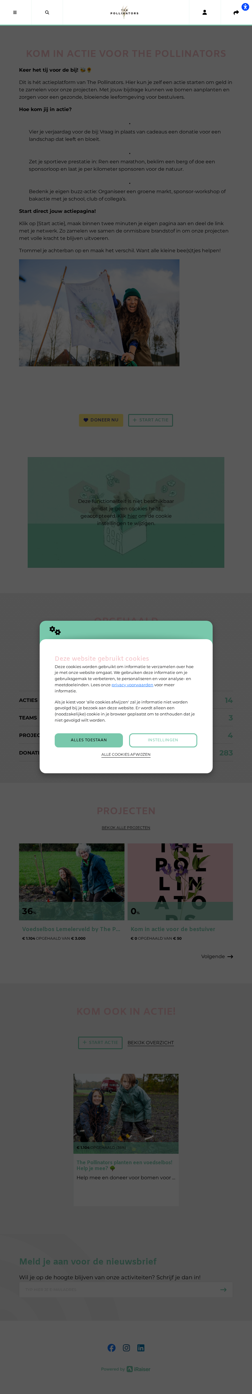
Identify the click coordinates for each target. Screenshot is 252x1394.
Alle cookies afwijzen (126, 754)
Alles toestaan (89, 740)
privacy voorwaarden (132, 684)
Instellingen (163, 740)
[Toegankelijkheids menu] (245, 6)
